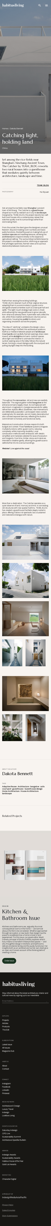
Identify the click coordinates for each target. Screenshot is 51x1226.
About (4, 1066)
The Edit (5, 1030)
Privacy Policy (7, 1205)
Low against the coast (19, 448)
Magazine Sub (8, 1051)
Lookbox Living (8, 1116)
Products (6, 1027)
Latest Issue (7, 1045)
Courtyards (7, 334)
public (25, 319)
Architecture (23, 787)
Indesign (5, 1112)
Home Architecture (10, 791)
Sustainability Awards (11, 1158)
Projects (5, 1020)
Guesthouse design (33, 789)
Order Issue (9, 961)
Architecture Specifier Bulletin (14, 1140)
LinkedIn (5, 1090)
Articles (5, 1023)
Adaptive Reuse (9, 787)
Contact (5, 1069)
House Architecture (29, 791)
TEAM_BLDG (43, 185)
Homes (5, 129)
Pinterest (5, 1093)
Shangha (31, 208)
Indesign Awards (9, 1155)
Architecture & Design (11, 1106)
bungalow (37, 403)
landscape (41, 213)
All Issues (6, 1048)
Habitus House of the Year (12, 1161)
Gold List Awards (9, 1164)
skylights (17, 336)
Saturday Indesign (9, 1130)
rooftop (24, 234)
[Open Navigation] (46, 5)
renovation (21, 400)
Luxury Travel (7, 1109)
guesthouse (37, 210)
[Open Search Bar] (39, 5)
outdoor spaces (9, 234)
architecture (8, 237)
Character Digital (9, 1179)
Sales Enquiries (8, 1210)
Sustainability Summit (11, 1137)
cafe (42, 787)
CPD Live (6, 1134)
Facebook (6, 1087)
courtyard (6, 789)
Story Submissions (10, 1216)
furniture (28, 427)
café (4, 310)
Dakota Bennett (16, 129)
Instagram (6, 1084)
